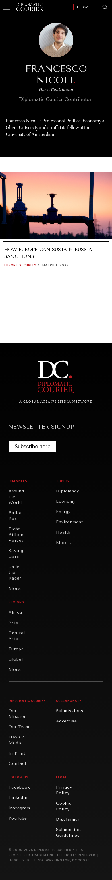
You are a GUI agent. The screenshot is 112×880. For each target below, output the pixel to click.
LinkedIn (18, 797)
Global (16, 659)
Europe (11, 265)
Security (27, 265)
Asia (13, 622)
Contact (18, 763)
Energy (63, 511)
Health (63, 532)
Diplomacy (67, 491)
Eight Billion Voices (16, 535)
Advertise (66, 721)
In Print (17, 753)
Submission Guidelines (68, 832)
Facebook (19, 787)
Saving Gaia (16, 553)
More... (16, 588)
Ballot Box (15, 515)
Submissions (69, 710)
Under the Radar (15, 572)
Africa (15, 612)
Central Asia (17, 635)
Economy (66, 501)
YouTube (18, 818)
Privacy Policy (64, 790)
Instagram (19, 808)
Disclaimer (68, 819)
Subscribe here (33, 446)
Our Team (19, 726)
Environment (69, 522)
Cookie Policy (64, 806)
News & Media (17, 740)
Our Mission (18, 713)
